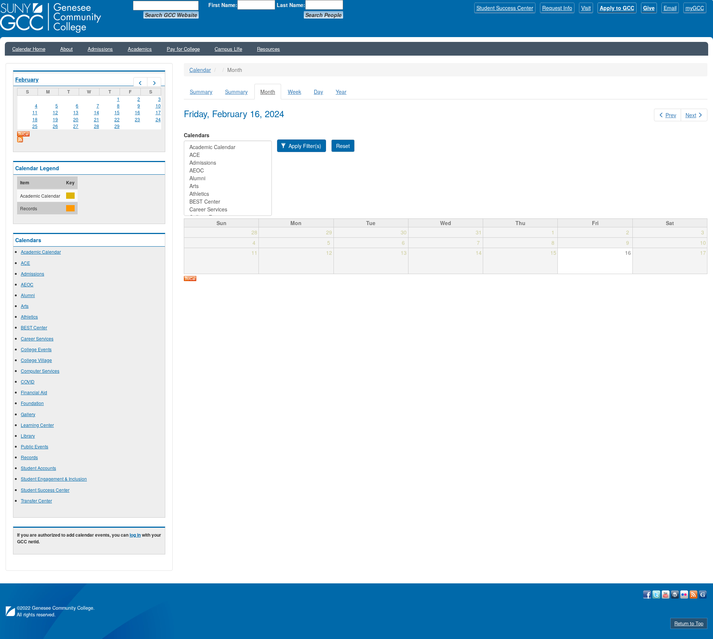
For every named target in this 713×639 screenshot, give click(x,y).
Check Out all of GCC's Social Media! (703, 594)
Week (294, 91)
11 (35, 112)
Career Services (37, 338)
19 (55, 119)
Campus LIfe (228, 48)
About (66, 48)
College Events (36, 349)
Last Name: (291, 5)
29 (117, 126)
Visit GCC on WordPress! (675, 594)
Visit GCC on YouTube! (666, 594)
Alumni (28, 295)
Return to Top (688, 623)
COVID (28, 381)
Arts (25, 306)
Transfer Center (36, 500)
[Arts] (228, 186)
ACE (25, 263)
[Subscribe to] (89, 139)
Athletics (29, 316)
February (27, 79)
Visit (586, 7)
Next (691, 115)
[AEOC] (228, 170)
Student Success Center (504, 7)
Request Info (557, 7)
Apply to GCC (617, 7)
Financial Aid (34, 392)
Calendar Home (28, 48)
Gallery (28, 414)
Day (318, 91)
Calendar (200, 69)
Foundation (32, 403)
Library (28, 435)
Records (29, 457)
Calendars (196, 135)
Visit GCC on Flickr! (684, 594)
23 (137, 119)
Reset (343, 145)
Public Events (34, 446)
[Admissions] (228, 163)
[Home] (53, 18)
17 (158, 112)
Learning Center (37, 425)
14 (96, 112)
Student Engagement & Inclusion (54, 478)
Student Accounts (38, 468)
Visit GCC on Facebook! (647, 594)
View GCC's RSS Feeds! (693, 594)
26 (55, 126)
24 (158, 119)
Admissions (100, 48)
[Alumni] (228, 178)
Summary (201, 91)
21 (96, 119)
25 (35, 126)
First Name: (222, 5)
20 (75, 119)
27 (75, 126)
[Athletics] (228, 194)
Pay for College (183, 48)
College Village (36, 360)
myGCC (695, 7)
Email (670, 7)
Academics (140, 48)
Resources (268, 48)
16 (137, 112)
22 (117, 119)
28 (96, 126)
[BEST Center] (228, 201)
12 (55, 112)
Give (649, 7)
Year (341, 91)
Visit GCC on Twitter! (656, 594)
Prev (670, 115)
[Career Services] (228, 209)
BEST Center (34, 327)
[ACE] (228, 155)
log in (135, 534)
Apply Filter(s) (304, 145)
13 (75, 112)
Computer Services (40, 371)
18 (35, 119)
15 (117, 112)
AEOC (27, 284)
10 (158, 105)
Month (270, 93)
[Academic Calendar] (228, 147)
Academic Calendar (41, 251)
